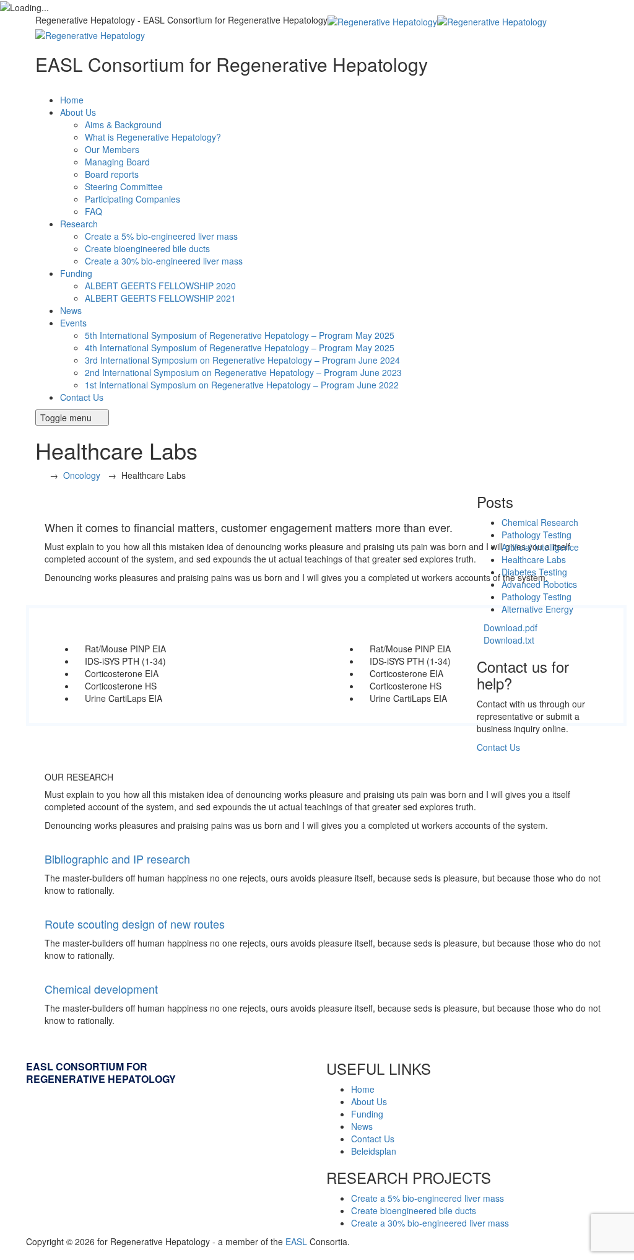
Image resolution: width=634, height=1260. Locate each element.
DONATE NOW (82, 87)
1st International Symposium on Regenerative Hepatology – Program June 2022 (242, 384)
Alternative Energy (537, 609)
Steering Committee (124, 186)
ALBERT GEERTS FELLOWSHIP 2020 (160, 285)
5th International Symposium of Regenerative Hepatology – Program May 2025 (239, 335)
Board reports (112, 174)
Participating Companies (132, 199)
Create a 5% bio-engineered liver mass (161, 236)
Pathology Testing (536, 534)
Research (79, 223)
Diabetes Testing (534, 572)
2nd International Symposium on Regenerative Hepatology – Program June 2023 (243, 372)
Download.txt (509, 640)
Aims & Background (123, 124)
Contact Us (81, 397)
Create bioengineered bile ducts (147, 248)
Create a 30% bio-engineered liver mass (164, 261)
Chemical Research (540, 522)
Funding (76, 273)
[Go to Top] (6, 1254)
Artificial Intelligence (540, 547)
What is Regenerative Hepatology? (153, 137)
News (71, 310)
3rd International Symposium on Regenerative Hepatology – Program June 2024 (242, 360)
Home (72, 100)
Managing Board (117, 161)
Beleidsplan (373, 1151)
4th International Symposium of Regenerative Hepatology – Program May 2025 (239, 347)
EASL (296, 1241)
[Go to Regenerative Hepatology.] (38, 475)
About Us (78, 112)
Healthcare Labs (534, 559)
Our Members (112, 149)
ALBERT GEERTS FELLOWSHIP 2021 (160, 298)
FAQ (93, 211)
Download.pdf (510, 627)
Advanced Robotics (539, 584)
